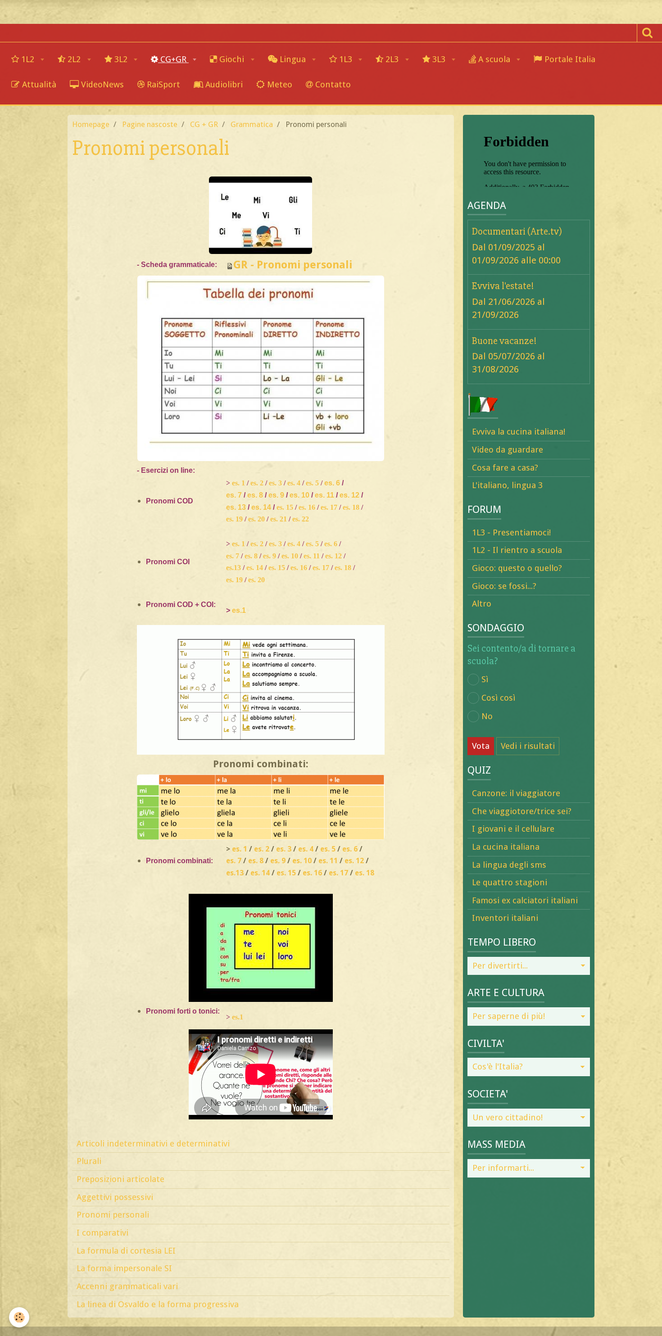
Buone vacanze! (504, 340)
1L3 (345, 59)
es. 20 (256, 519)
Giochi (231, 59)
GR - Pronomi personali (292, 264)
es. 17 (329, 507)
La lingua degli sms (509, 865)
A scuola (494, 59)
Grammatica (252, 124)
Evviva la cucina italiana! (518, 431)
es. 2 (256, 483)
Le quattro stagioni (509, 882)
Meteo (278, 84)
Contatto (332, 84)
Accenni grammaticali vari (127, 1286)
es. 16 (307, 507)
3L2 (121, 59)
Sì (484, 679)
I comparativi (102, 1232)
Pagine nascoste (149, 124)
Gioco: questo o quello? (517, 568)
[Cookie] (19, 1317)
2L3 (392, 59)
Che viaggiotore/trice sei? (521, 811)
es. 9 (276, 495)
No (487, 716)
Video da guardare (507, 449)
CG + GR (204, 124)
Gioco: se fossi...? (504, 586)
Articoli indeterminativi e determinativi (153, 1143)
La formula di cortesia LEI (126, 1250)
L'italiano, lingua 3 (507, 485)
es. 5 (312, 483)
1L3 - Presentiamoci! (511, 532)
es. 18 (351, 507)
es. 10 (299, 495)
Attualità (38, 84)
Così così (498, 697)
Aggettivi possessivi (115, 1197)
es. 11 (324, 495)
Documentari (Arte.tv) (517, 231)
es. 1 (238, 483)
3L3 (439, 59)
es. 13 (236, 507)
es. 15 (285, 507)
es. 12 (349, 495)
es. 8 (255, 495)
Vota (481, 746)
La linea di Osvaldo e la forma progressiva (158, 1304)
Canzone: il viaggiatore (516, 793)
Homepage (90, 124)
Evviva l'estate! (503, 286)
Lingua (292, 59)
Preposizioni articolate (120, 1179)
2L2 (74, 59)
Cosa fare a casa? (505, 467)
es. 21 (278, 519)
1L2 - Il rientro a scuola (517, 550)
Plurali (89, 1161)
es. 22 (300, 519)
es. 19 (234, 519)
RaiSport (162, 84)
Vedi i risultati (528, 746)
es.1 (239, 610)
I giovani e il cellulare (513, 828)
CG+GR (173, 59)
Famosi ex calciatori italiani (525, 900)
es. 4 (293, 483)
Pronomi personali (113, 1214)
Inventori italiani (505, 918)
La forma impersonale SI (124, 1268)
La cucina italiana (506, 846)
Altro (481, 603)
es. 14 (261, 507)
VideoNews (101, 84)
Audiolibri (223, 84)
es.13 (233, 567)
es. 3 (275, 483)
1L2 (27, 59)
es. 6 (332, 483)
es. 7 (234, 495)
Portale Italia (568, 59)
